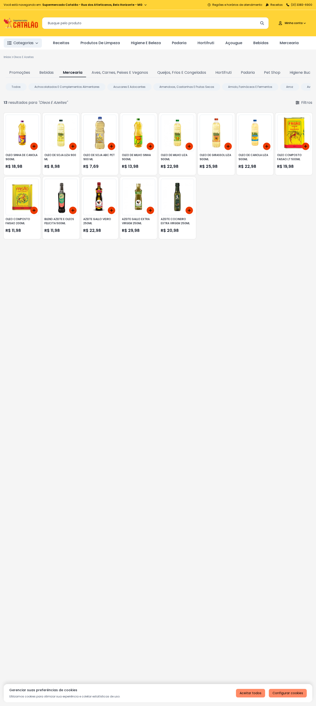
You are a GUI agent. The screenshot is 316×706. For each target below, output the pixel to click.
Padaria (179, 43)
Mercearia (289, 43)
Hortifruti (206, 43)
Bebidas (261, 43)
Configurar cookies (288, 693)
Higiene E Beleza (146, 43)
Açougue (233, 43)
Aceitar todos (250, 693)
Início (7, 57)
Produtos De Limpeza (100, 43)
